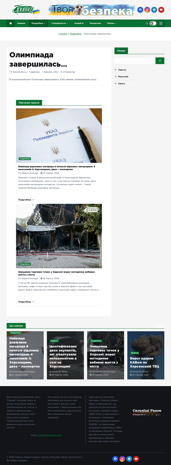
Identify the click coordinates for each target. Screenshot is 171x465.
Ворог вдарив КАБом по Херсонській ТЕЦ (144, 362)
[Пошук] (160, 60)
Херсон (122, 70)
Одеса (121, 83)
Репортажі (95, 23)
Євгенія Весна (20, 72)
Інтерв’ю (78, 23)
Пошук (121, 50)
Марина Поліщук (30, 173)
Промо (110, 23)
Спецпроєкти (59, 23)
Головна (63, 34)
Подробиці (37, 23)
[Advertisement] (139, 110)
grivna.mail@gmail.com (49, 435)
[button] (158, 326)
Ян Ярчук (63, 372)
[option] (25, 355)
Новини (21, 23)
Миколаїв (123, 76)
